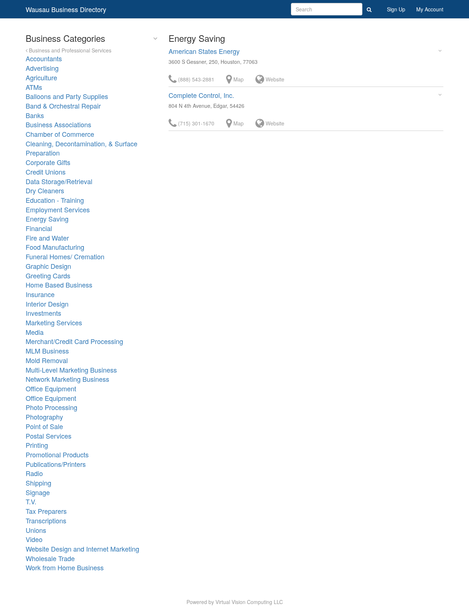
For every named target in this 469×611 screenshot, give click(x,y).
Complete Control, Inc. (201, 95)
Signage (38, 492)
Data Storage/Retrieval (59, 181)
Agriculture (41, 77)
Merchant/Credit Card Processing (74, 341)
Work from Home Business (65, 567)
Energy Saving (47, 218)
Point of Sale (44, 426)
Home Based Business (59, 284)
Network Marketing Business (67, 379)
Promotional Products (57, 454)
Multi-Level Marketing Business (71, 369)
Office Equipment (51, 388)
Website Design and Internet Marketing (82, 548)
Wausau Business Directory (66, 9)
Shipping (38, 482)
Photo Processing (51, 407)
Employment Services (58, 209)
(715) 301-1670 (195, 123)
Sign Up (396, 9)
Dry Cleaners (45, 190)
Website (274, 79)
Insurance (40, 294)
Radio (34, 473)
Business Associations (58, 124)
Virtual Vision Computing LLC (249, 601)
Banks (35, 115)
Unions (36, 530)
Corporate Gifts (48, 162)
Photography (44, 416)
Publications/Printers (56, 464)
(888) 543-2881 (195, 79)
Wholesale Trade (50, 558)
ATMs (34, 87)
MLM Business (47, 350)
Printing (37, 445)
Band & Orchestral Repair (63, 105)
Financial (39, 228)
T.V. (31, 501)
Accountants (44, 58)
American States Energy (204, 51)
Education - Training (55, 200)
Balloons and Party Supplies (67, 96)
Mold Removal (47, 360)
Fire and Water (47, 237)
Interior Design (47, 303)
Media (35, 332)
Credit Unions (46, 171)
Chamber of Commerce (60, 134)
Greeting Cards (48, 275)
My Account (429, 9)
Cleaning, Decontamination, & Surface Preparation (81, 148)
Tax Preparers (46, 511)
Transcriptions (46, 520)
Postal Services (48, 435)
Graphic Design (48, 266)
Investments (43, 313)
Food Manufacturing (55, 247)
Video (34, 539)
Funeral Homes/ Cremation (65, 256)
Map (238, 79)
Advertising (42, 68)
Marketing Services (54, 322)
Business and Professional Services (69, 50)
